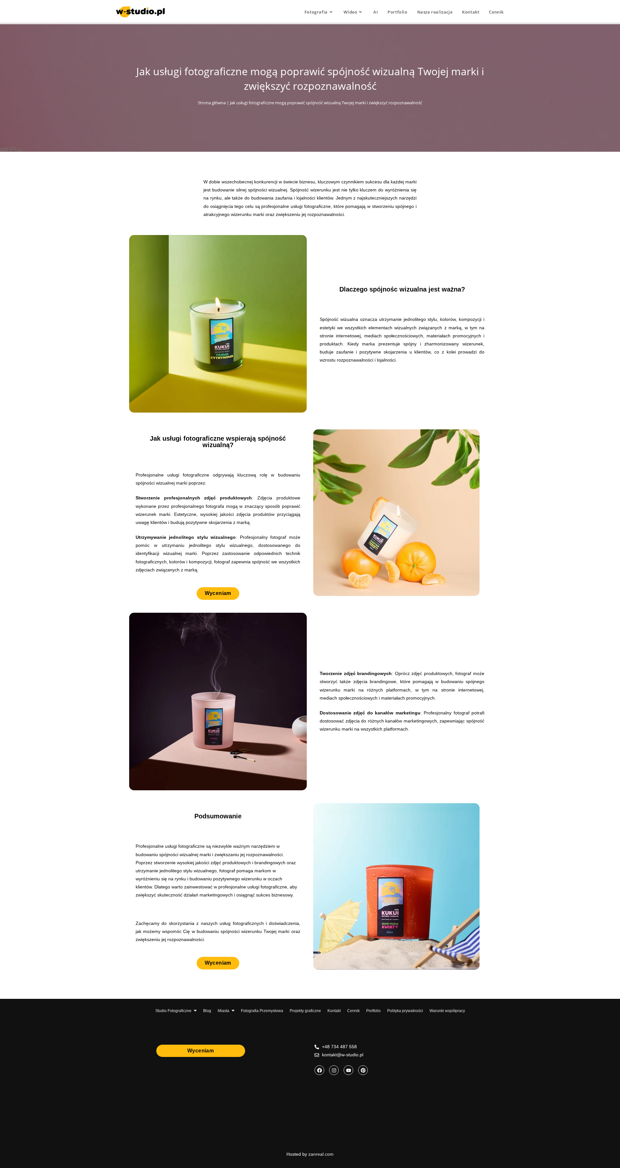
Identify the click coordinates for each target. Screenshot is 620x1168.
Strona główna (212, 103)
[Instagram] (334, 1070)
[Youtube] (348, 1070)
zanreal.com (321, 1154)
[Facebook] (319, 1070)
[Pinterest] (363, 1070)
